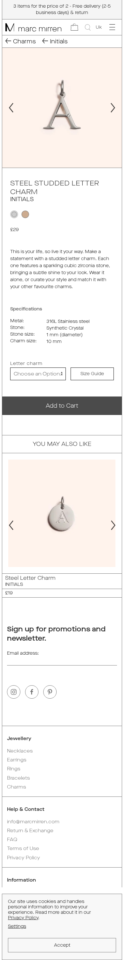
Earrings (16, 760)
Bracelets (18, 778)
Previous (8, 107)
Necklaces (20, 751)
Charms (16, 787)
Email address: (23, 653)
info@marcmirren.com (33, 821)
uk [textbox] (99, 27)
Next (116, 107)
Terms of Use (23, 848)
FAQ (12, 839)
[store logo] (31, 27)
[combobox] (98, 27)
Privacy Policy (23, 858)
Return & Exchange (30, 830)
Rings (13, 769)
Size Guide (92, 374)
